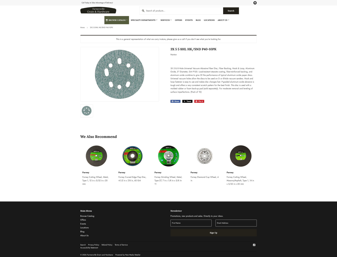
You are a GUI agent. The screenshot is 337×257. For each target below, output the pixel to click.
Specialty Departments (143, 20)
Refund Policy (107, 244)
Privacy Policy (93, 244)
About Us (223, 20)
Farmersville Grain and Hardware (100, 254)
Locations (209, 20)
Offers (178, 20)
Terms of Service (121, 244)
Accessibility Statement (89, 247)
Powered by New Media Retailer (127, 254)
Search (233, 10)
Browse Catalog (117, 20)
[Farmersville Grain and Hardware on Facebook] (254, 245)
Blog (198, 20)
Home (82, 27)
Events (189, 20)
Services (165, 20)
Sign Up (213, 232)
